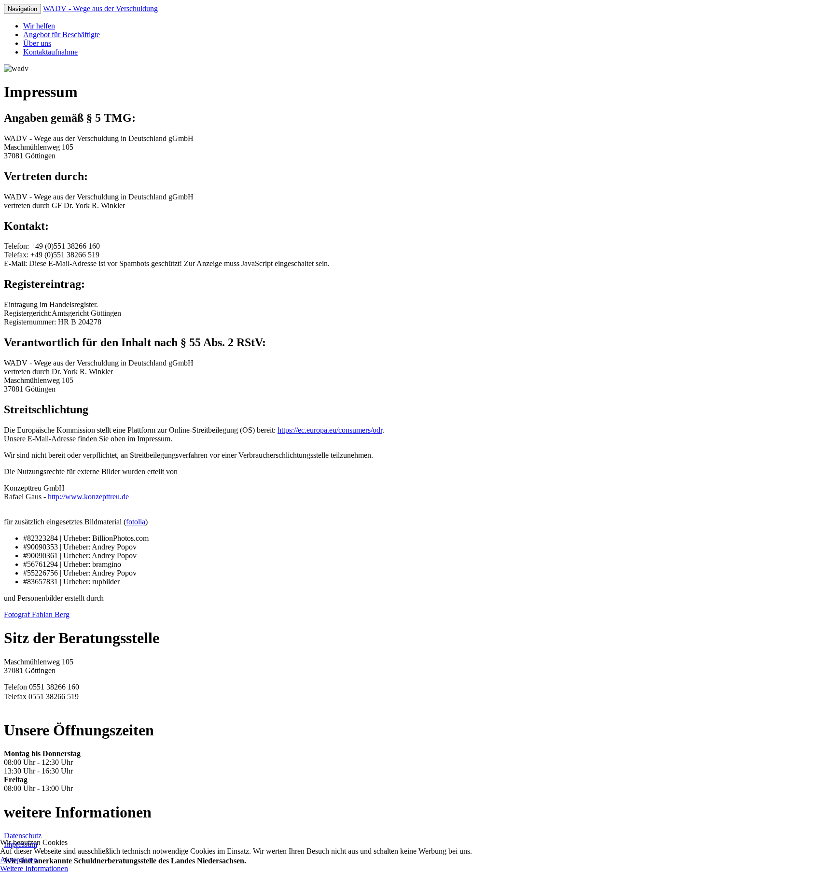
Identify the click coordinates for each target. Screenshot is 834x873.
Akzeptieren (18, 860)
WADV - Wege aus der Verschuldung (100, 8)
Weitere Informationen (34, 868)
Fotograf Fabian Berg (37, 614)
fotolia (135, 522)
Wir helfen (39, 26)
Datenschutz (23, 835)
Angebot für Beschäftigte (61, 34)
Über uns (37, 43)
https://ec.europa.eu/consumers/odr (330, 430)
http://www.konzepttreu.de (88, 497)
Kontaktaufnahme (50, 52)
